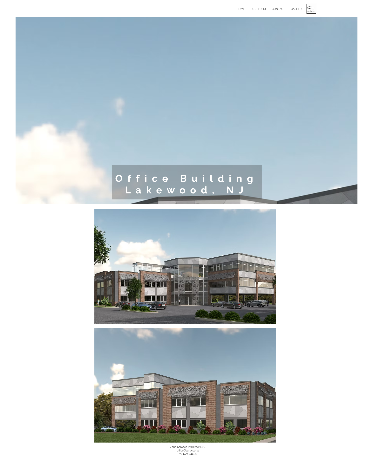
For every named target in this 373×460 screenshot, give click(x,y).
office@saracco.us (188, 450)
